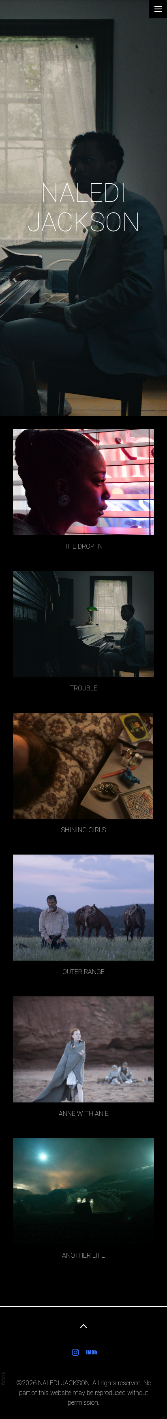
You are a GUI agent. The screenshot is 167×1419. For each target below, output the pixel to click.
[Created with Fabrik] (3, 1378)
